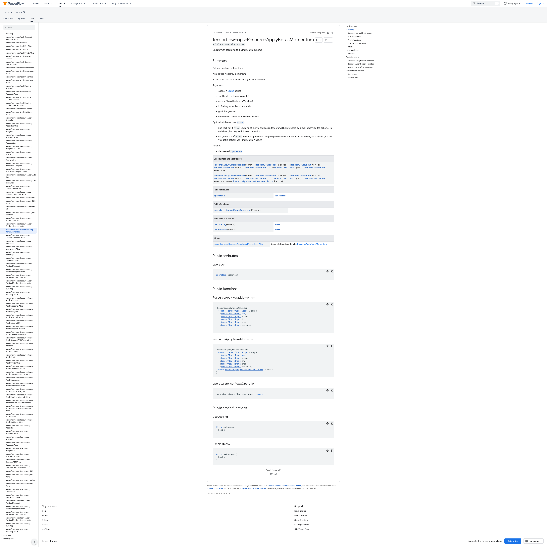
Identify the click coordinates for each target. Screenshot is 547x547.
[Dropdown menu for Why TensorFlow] (131, 3)
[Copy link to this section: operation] (228, 265)
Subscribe (513, 541)
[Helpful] (328, 33)
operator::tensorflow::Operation (232, 210)
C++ (32, 18)
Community (97, 3)
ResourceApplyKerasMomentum (229, 164)
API (60, 3)
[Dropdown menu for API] (65, 3)
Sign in (540, 3)
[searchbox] (19, 27)
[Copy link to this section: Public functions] (240, 289)
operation (219, 195)
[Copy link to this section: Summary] (230, 61)
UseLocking (220, 224)
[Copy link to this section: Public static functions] (250, 408)
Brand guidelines (301, 524)
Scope (231, 91)
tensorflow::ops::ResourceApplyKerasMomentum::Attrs (238, 244)
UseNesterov (220, 229)
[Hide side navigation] (34, 542)
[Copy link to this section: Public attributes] (240, 256)
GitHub (529, 3)
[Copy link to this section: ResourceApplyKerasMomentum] (258, 298)
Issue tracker (300, 511)
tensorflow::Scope (266, 164)
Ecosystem (76, 3)
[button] (18, 535)
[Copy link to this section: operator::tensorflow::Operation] (258, 384)
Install (36, 3)
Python (21, 18)
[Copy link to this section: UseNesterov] (233, 444)
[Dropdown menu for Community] (106, 3)
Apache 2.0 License (215, 488)
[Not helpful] (332, 33)
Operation (236, 151)
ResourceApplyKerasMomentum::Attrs (253, 181)
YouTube (46, 529)
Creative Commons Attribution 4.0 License (284, 485)
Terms (45, 541)
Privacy (53, 541)
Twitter (45, 524)
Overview (8, 18)
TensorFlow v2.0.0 (15, 12)
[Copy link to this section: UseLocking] (230, 417)
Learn (46, 3)
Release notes (300, 515)
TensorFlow (217, 33)
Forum (45, 515)
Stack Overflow (301, 520)
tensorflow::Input (301, 164)
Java (41, 18)
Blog (44, 511)
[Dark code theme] (327, 271)
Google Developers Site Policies (253, 488)
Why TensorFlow (120, 3)
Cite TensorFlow (301, 529)
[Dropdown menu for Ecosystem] (85, 3)
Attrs (240, 122)
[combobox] (485, 3)
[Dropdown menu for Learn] (52, 3)
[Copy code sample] (332, 271)
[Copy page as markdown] (326, 40)
